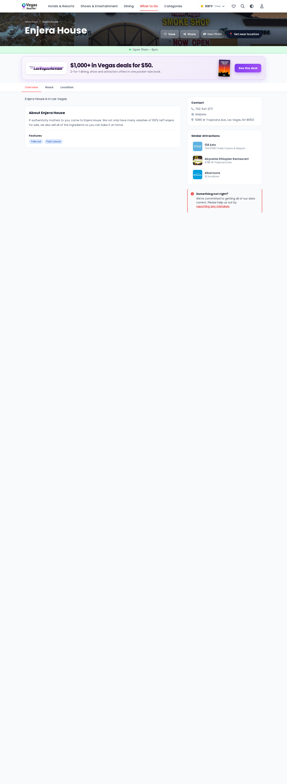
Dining (129, 6)
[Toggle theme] (251, 6)
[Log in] (261, 6)
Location (67, 87)
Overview (31, 87)
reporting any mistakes (212, 206)
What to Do (149, 6)
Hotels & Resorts (61, 6)
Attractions (31, 21)
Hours (49, 87)
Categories (173, 6)
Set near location (244, 34)
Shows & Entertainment (99, 6)
